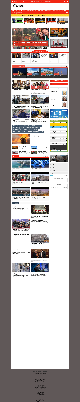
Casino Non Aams (41, 374)
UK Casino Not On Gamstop (40, 398)
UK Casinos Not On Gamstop (41, 388)
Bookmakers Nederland (32, 127)
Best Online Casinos (40, 393)
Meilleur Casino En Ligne (41, 395)
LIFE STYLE (58, 10)
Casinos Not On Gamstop (40, 378)
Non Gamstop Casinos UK (19, 131)
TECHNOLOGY (20, 12)
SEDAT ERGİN (54, 91)
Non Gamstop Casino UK (41, 385)
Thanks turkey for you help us (56, 181)
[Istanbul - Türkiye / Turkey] (21, 176)
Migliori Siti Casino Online (40, 375)
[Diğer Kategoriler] (67, 13)
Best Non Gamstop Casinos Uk (40, 373)
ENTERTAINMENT (47, 10)
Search (65, 187)
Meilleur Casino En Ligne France (40, 387)
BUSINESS (34, 10)
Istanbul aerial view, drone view (19, 168)
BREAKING (28, 10)
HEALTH (53, 10)
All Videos (45, 156)
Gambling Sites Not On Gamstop (40, 381)
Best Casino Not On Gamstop (36, 131)
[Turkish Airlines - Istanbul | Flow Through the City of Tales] (40, 191)
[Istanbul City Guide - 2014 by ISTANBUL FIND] (40, 176)
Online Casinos (33, 129)
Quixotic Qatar (53, 99)
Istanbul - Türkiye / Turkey (18, 182)
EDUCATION (40, 10)
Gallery (18, 10)
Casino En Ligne (40, 386)
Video (24, 10)
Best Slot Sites (40, 399)
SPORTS (14, 12)
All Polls (64, 153)
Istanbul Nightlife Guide (36, 168)
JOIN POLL (53, 160)
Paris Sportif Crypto (40, 380)
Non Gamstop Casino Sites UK (41, 382)
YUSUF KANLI (54, 104)
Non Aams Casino (41, 392)
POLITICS (64, 10)
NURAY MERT (54, 98)
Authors (58, 88)
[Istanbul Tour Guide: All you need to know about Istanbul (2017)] (21, 191)
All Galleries (63, 66)
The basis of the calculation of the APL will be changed (40, 1)
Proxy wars (52, 105)
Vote (51, 175)
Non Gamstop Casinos (41, 394)
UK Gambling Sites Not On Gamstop (41, 389)
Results (66, 175)
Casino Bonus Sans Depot (20, 129)
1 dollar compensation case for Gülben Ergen (33, 15)
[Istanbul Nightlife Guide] (40, 162)
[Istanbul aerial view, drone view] (21, 162)
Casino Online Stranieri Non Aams (40, 379)
